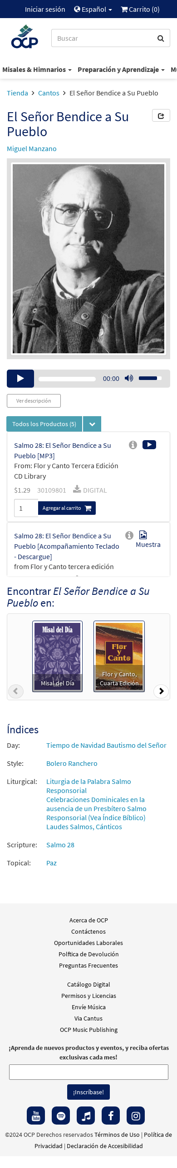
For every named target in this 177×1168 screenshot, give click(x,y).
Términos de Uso (117, 1134)
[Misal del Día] (57, 655)
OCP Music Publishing (89, 1030)
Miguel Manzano (32, 148)
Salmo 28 (60, 844)
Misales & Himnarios (34, 69)
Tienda (17, 92)
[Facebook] (111, 1115)
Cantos (48, 92)
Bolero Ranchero (72, 763)
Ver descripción (33, 400)
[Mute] (129, 379)
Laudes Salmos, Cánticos (84, 826)
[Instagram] (136, 1115)
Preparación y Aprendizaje (119, 69)
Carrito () (144, 9)
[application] (88, 379)
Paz (51, 862)
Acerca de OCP (88, 920)
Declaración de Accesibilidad (105, 1146)
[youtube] (36, 1115)
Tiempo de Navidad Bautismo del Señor (106, 745)
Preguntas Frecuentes (88, 965)
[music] (86, 1115)
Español (94, 9)
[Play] (20, 379)
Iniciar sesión (45, 9)
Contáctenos (88, 931)
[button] (16, 693)
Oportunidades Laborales (88, 943)
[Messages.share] (161, 115)
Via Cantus (88, 1018)
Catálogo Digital (88, 984)
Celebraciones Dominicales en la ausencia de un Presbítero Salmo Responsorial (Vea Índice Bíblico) (96, 808)
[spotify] (61, 1115)
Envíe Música (89, 1007)
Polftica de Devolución (89, 954)
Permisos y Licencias (88, 996)
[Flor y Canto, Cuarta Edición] (119, 655)
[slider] (145, 375)
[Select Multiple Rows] (92, 424)
